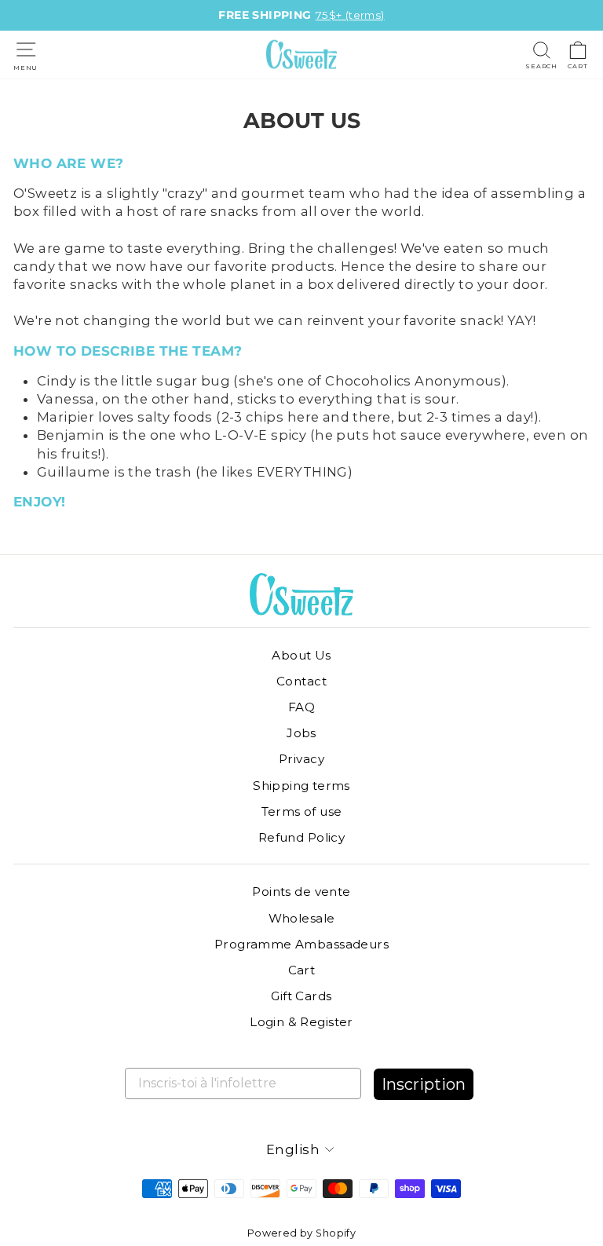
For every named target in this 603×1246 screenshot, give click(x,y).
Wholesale (302, 918)
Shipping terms (301, 785)
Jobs (301, 732)
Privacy (301, 758)
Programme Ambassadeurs (301, 944)
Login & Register (301, 1021)
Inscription (424, 1084)
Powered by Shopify (301, 1233)
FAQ (301, 707)
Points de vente (301, 891)
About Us (301, 655)
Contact (301, 681)
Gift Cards (301, 995)
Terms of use (301, 811)
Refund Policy (301, 837)
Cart (302, 970)
